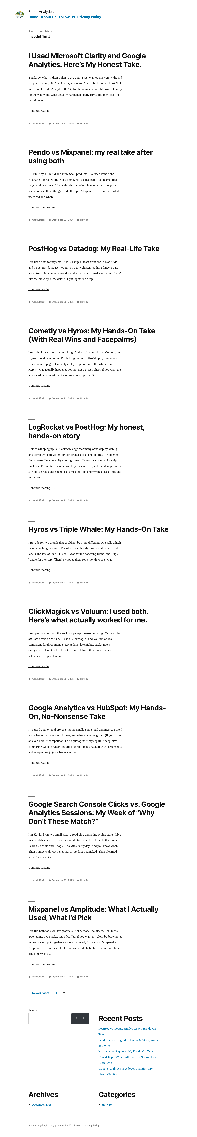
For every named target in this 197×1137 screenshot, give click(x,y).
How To (84, 123)
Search (32, 1010)
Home (33, 17)
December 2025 (42, 1105)
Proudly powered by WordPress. (63, 1125)
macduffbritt (38, 123)
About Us (48, 17)
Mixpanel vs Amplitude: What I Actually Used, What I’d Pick (93, 913)
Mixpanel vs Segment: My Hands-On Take (125, 1051)
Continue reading (41, 111)
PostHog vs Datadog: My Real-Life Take (94, 248)
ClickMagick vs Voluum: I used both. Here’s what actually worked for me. (88, 615)
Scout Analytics (41, 11)
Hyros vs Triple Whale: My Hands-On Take (98, 529)
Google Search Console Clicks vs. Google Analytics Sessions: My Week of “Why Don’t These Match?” (96, 813)
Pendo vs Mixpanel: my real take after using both (90, 156)
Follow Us (67, 17)
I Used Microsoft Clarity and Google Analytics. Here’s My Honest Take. (87, 60)
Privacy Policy (89, 17)
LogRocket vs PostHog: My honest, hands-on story (86, 431)
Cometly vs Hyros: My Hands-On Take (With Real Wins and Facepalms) (91, 335)
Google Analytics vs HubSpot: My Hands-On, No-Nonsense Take (97, 711)
